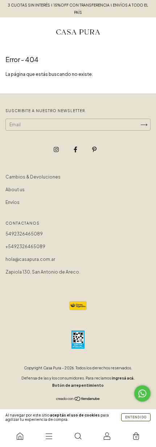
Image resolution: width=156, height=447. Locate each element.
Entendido (136, 417)
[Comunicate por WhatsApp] (142, 393)
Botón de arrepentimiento (78, 385)
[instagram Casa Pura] (56, 149)
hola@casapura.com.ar (30, 259)
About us (15, 189)
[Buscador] (78, 436)
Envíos (12, 202)
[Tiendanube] (78, 399)
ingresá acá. (123, 378)
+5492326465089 (25, 246)
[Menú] (48, 436)
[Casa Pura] (19, 436)
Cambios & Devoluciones (33, 177)
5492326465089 (24, 234)
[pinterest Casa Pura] (94, 149)
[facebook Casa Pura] (76, 149)
